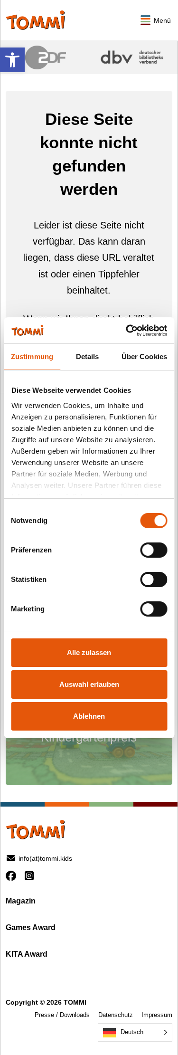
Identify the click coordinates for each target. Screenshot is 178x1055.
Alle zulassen (89, 652)
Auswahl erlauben (89, 684)
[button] (12, 60)
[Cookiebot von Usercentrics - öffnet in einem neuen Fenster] (126, 330)
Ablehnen (89, 716)
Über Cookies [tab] (144, 356)
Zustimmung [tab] (32, 356)
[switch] (153, 550)
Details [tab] (87, 356)
